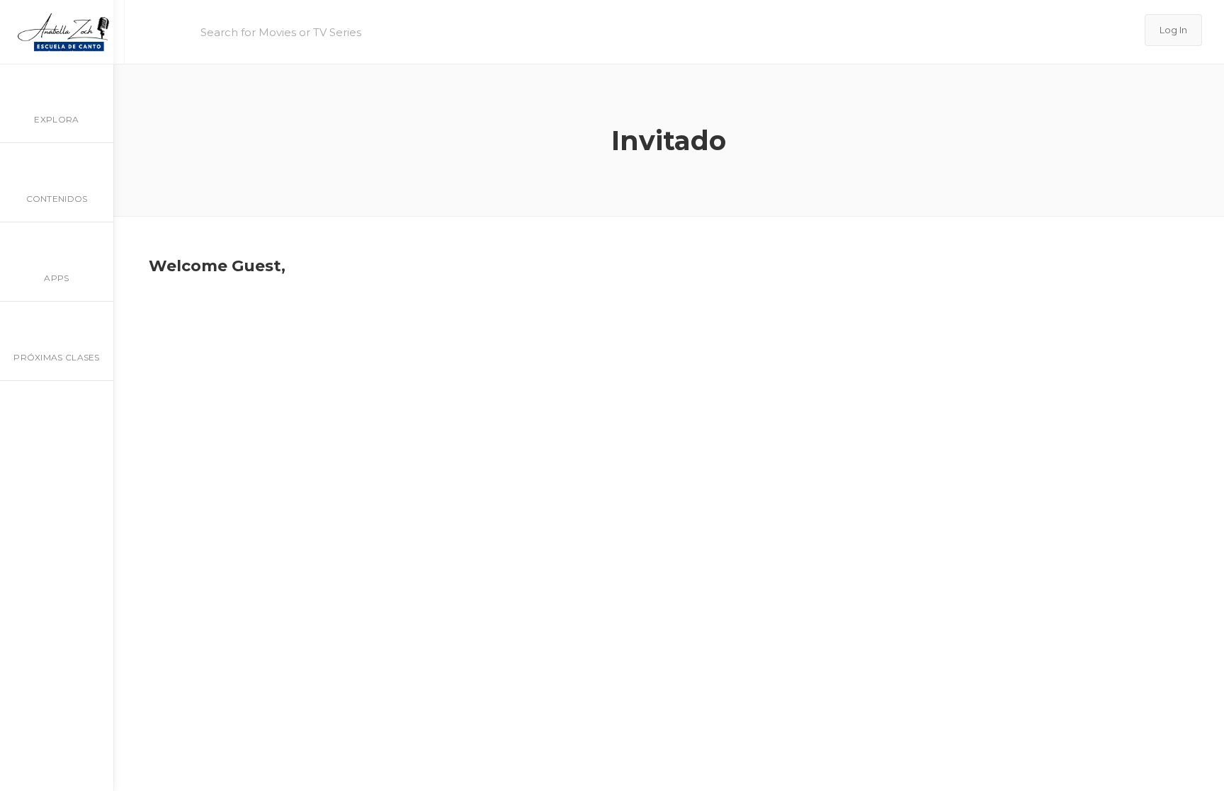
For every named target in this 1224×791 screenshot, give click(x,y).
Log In (1173, 29)
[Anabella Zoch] (62, 32)
